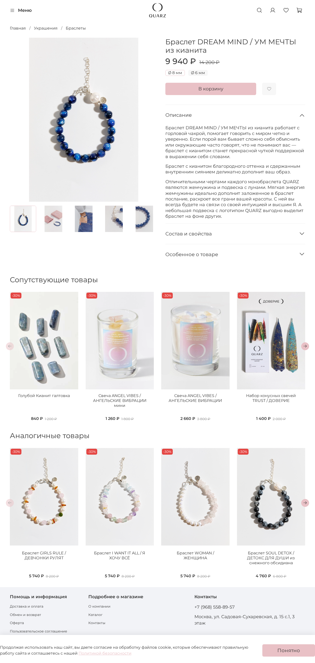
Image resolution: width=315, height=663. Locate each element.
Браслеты (76, 28)
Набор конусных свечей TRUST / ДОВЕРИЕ (271, 398)
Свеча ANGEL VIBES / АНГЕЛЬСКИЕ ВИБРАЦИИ (195, 398)
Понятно (288, 650)
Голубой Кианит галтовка (44, 395)
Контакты (96, 623)
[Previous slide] (18, 120)
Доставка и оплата (26, 606)
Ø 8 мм (175, 72)
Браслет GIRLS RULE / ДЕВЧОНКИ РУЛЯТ (44, 555)
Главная (18, 28)
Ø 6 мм (198, 72)
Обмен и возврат (25, 615)
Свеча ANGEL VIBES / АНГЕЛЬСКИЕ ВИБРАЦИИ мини (119, 400)
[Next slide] (150, 120)
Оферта (17, 623)
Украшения (46, 28)
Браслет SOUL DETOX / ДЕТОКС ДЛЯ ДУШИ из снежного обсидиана (271, 558)
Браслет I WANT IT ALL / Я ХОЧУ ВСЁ (119, 555)
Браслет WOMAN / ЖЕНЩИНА (195, 555)
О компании (99, 606)
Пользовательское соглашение (38, 631)
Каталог (95, 615)
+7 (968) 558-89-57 (214, 607)
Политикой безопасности (105, 653)
